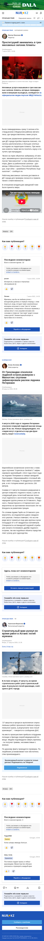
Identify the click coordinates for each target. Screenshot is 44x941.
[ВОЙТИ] (41, 13)
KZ (37, 13)
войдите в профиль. (13, 272)
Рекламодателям (22, 928)
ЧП (34, 18)
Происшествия (8, 18)
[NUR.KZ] (22, 13)
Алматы (5, 231)
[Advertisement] (22, 112)
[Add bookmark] (39, 888)
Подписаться (22, 768)
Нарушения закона (25, 18)
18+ (11, 231)
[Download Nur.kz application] (22, 5)
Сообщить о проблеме (22, 922)
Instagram (23, 348)
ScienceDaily (19, 434)
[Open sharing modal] (28, 888)
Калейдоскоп (7, 360)
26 (32, 806)
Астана (5, 789)
